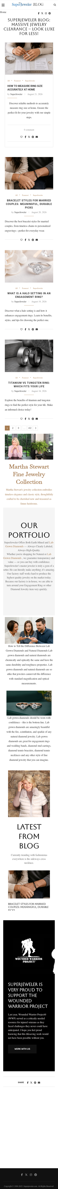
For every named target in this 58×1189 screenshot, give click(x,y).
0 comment (29, 129)
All (8, 81)
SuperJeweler (30, 81)
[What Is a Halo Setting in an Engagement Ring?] (29, 266)
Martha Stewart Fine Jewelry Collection (29, 474)
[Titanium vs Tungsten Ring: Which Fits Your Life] (29, 356)
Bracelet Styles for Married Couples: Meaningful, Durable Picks (29, 204)
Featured (17, 81)
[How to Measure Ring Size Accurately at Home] (29, 59)
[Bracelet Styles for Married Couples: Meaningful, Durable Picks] (29, 173)
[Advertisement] (29, 1132)
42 (30, 428)
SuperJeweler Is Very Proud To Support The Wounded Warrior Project (28, 996)
